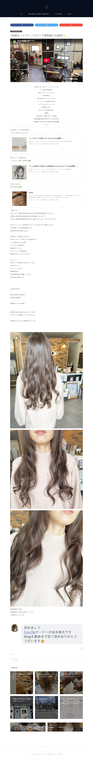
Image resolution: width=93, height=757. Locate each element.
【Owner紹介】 (58, 14)
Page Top (46, 747)
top (21, 14)
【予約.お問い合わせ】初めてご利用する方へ (39, 14)
